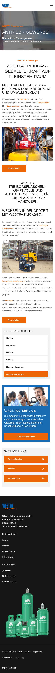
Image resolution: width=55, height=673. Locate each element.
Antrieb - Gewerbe (15, 374)
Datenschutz (7, 658)
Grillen (9, 360)
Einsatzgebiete (24, 38)
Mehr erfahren (14, 168)
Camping (10, 345)
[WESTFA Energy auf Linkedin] (23, 658)
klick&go (9, 300)
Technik (7, 571)
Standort (5, 546)
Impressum (37, 652)
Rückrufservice (10, 582)
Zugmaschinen (13, 106)
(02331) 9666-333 (19, 526)
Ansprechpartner (9, 551)
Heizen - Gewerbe (14, 367)
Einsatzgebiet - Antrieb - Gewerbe (23, 41)
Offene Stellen (8, 557)
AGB (17, 658)
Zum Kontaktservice (26, 437)
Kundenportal (9, 576)
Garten (9, 338)
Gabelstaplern (43, 102)
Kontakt (5, 540)
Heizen (9, 352)
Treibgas (23, 99)
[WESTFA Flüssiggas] (14, 508)
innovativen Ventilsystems (13, 281)
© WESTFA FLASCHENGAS (16, 652)
